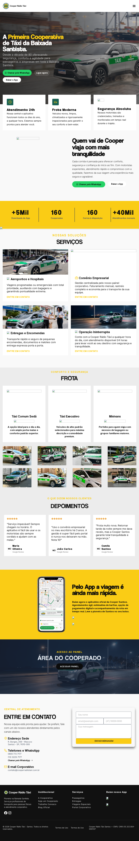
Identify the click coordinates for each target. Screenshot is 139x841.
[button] (134, 6)
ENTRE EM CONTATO (18, 296)
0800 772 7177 (14, 754)
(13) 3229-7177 (15, 757)
